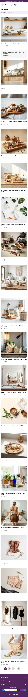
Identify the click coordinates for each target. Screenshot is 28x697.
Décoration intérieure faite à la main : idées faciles (13, 292)
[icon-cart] (25, 4)
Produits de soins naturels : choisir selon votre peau (13, 460)
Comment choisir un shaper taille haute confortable (13, 595)
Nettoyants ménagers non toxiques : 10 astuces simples (12, 87)
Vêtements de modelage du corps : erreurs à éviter (13, 628)
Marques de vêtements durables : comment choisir (13, 392)
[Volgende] (22, 668)
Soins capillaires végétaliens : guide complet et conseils (12, 426)
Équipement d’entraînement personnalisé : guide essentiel (13, 53)
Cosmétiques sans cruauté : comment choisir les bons (13, 225)
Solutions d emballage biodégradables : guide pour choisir (13, 191)
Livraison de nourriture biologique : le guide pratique (14, 359)
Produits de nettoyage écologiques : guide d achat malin (13, 494)
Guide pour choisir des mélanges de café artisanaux (13, 259)
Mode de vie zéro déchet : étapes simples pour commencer (12, 325)
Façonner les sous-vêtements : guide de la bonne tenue (13, 662)
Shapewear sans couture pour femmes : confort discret (12, 528)
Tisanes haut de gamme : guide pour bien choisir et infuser (13, 156)
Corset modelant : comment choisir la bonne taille (13, 562)
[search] (5, 4)
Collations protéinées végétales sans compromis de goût (14, 122)
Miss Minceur (4, 12)
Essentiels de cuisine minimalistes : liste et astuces (13, 44)
